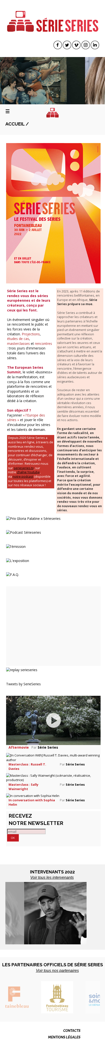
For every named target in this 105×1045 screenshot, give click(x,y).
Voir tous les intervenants (52, 877)
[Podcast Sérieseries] (23, 532)
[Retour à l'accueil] (52, 112)
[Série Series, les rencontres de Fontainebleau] (52, 18)
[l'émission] (16, 546)
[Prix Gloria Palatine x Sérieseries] (33, 518)
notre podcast (23, 476)
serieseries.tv (24, 468)
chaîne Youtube (28, 472)
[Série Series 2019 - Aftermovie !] (53, 720)
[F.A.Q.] (12, 574)
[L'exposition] (17, 560)
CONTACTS (71, 1031)
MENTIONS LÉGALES (64, 1037)
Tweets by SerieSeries (23, 684)
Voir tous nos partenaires (57, 970)
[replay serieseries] (21, 669)
